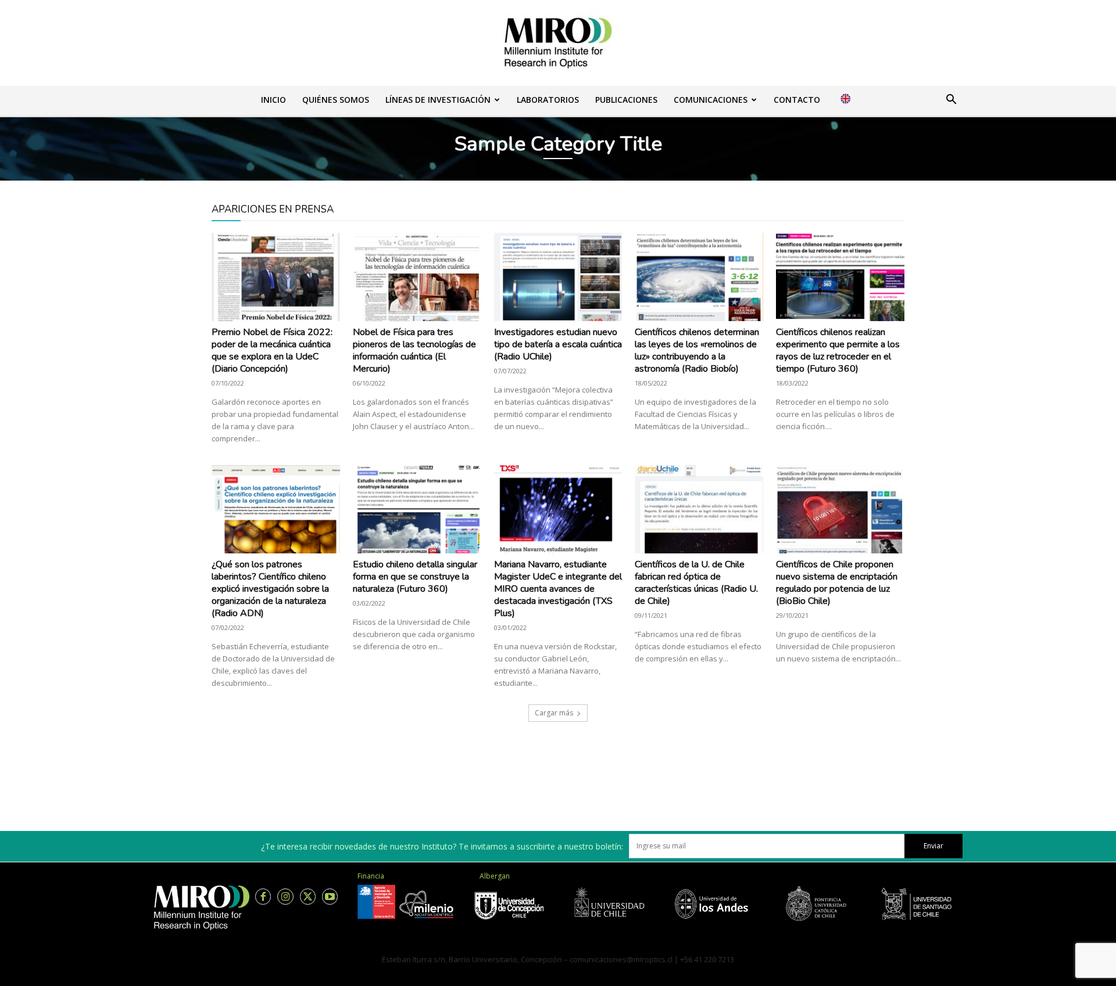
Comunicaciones (710, 99)
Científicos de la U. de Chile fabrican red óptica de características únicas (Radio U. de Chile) (696, 582)
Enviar (933, 846)
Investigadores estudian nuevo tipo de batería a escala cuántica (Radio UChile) (558, 344)
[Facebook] (263, 896)
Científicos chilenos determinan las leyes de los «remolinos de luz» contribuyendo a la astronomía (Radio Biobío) (697, 350)
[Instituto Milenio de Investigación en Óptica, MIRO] (558, 43)
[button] (951, 100)
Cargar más (554, 713)
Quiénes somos (335, 99)
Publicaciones (626, 99)
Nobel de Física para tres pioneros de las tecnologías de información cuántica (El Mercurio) (414, 350)
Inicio (273, 99)
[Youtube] (330, 896)
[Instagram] (285, 896)
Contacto (797, 99)
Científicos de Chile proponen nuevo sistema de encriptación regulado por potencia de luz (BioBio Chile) (836, 582)
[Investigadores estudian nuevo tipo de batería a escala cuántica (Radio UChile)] (558, 277)
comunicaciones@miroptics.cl (621, 959)
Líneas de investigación (438, 99)
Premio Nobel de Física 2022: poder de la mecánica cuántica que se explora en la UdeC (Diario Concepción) (272, 350)
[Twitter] (308, 896)
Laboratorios (548, 99)
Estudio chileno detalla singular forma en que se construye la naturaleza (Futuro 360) (415, 576)
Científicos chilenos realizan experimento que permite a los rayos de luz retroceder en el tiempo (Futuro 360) (838, 350)
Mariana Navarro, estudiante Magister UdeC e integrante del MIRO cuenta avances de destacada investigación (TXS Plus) (558, 589)
